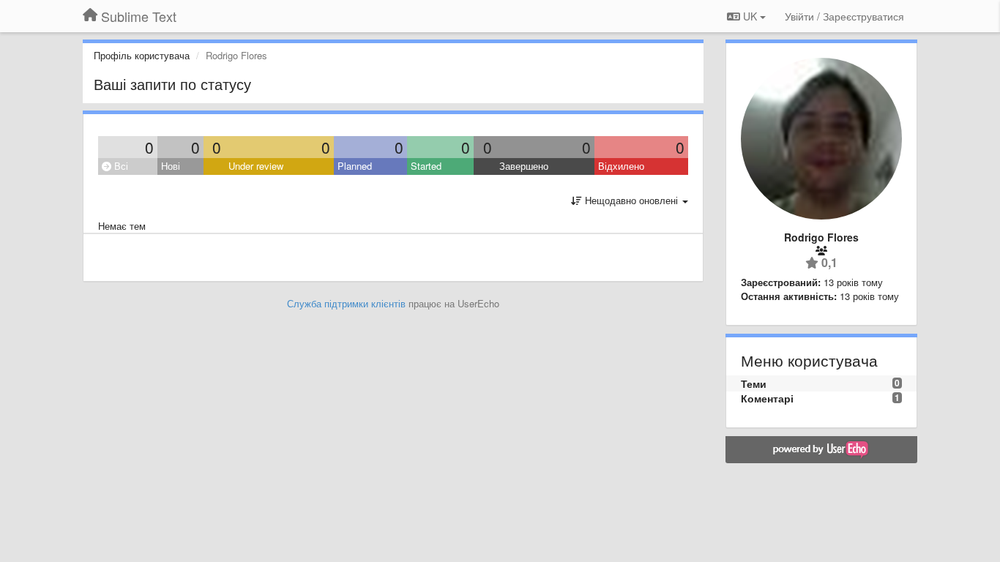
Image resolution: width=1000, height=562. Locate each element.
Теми (753, 383)
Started (426, 166)
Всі (119, 166)
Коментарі (767, 398)
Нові (170, 166)
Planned (354, 166)
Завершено (523, 166)
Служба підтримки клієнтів (346, 303)
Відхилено (621, 166)
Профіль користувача (142, 55)
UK (750, 16)
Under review (255, 166)
